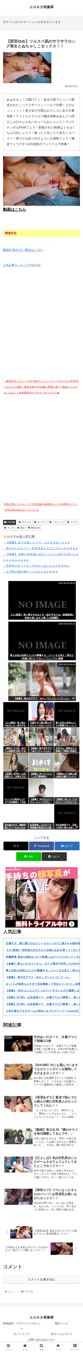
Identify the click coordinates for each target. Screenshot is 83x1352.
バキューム (58, 522)
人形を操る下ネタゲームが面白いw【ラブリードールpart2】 (43, 1010)
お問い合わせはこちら (41, 1339)
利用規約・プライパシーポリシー (22, 1326)
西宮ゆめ (35, 527)
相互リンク (61, 1323)
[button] (54, 856)
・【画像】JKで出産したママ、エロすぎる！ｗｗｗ (36, 542)
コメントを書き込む (41, 1279)
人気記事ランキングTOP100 (22, 265)
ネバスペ (41, 522)
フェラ (73, 522)
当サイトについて (61, 1334)
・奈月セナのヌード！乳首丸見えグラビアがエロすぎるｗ (40, 548)
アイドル (26, 522)
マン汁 (10, 527)
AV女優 (11, 522)
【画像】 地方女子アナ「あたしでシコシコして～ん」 (39, 977)
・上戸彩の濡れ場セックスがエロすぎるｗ (30, 571)
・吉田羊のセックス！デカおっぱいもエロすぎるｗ (36, 565)
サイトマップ (22, 1334)
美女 (22, 527)
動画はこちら (14, 209)
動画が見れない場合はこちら (23, 250)
